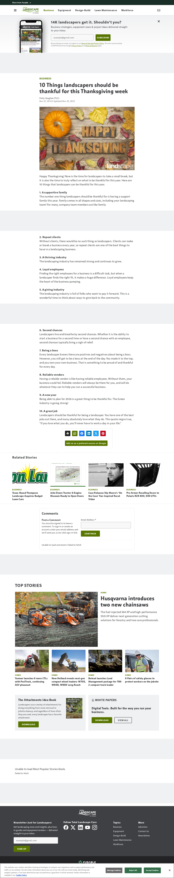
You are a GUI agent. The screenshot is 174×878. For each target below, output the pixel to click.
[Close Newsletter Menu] (158, 21)
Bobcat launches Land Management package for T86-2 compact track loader (105, 681)
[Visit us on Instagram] (94, 827)
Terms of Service (91, 46)
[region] (87, 870)
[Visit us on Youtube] (87, 827)
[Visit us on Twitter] (73, 827)
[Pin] (103, 433)
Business (45, 78)
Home (103, 592)
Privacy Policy (77, 46)
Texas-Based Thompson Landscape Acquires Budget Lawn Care (27, 496)
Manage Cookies (114, 870)
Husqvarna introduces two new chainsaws (127, 601)
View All (123, 720)
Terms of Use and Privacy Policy (92, 43)
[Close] (170, 870)
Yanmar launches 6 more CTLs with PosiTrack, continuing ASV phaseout (31, 681)
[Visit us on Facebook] (65, 827)
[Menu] (15, 10)
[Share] (82, 433)
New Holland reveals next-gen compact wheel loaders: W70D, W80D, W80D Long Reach (69, 681)
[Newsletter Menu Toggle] (158, 10)
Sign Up (21, 848)
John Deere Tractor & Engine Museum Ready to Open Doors (67, 494)
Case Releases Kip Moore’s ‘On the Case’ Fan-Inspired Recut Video (105, 496)
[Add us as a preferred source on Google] (74, 433)
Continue (90, 533)
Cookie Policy (21, 875)
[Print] (67, 433)
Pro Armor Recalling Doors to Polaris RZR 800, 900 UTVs (142, 494)
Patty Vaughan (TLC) (49, 98)
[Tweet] (96, 433)
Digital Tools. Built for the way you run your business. (121, 710)
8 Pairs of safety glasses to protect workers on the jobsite (142, 680)
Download (28, 724)
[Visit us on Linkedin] (80, 827)
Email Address (88, 520)
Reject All (133, 870)
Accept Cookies (152, 870)
